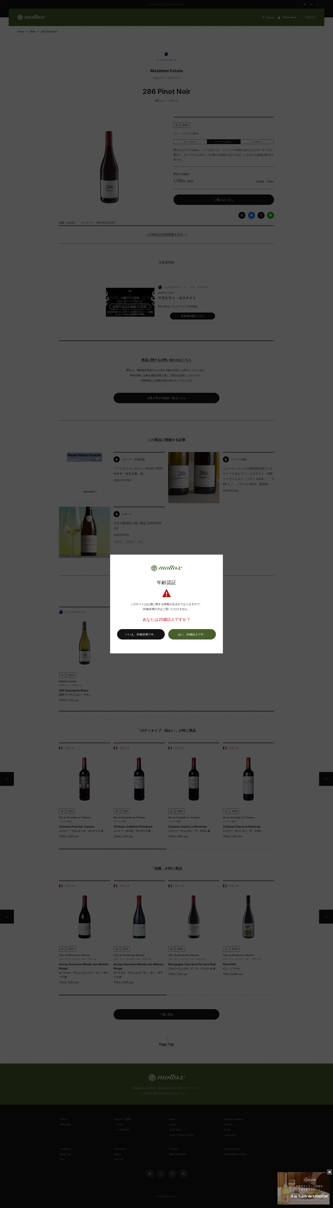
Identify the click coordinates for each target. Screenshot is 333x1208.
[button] (192, 634)
